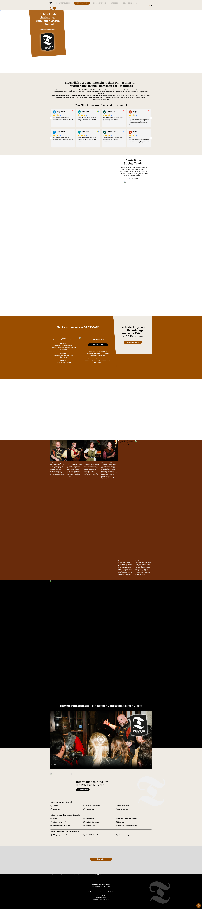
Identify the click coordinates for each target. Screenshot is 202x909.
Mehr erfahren (97, 874)
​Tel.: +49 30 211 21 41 (130, 3)
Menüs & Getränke (99, 3)
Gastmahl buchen (81, 3)
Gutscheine (114, 3)
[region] (101, 41)
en (152, 5)
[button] (70, 3)
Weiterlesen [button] (106, 125)
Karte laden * (101, 859)
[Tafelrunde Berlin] (50, 3)
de (149, 5)
